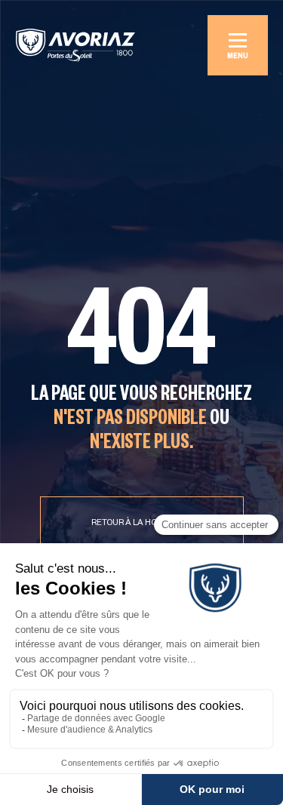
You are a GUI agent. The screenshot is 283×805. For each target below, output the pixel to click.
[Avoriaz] (75, 45)
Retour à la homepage (141, 523)
